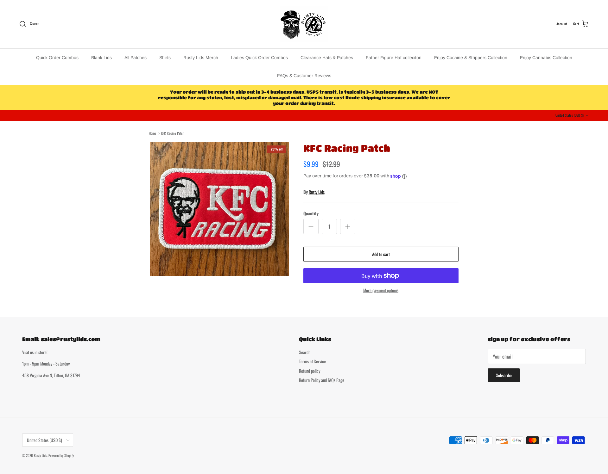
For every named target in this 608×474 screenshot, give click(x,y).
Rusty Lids (317, 191)
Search (304, 352)
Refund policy (309, 370)
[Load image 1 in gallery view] (219, 209)
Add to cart (381, 254)
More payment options (380, 290)
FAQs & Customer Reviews (304, 75)
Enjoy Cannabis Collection (546, 57)
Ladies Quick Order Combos (259, 57)
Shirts (165, 57)
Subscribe (504, 375)
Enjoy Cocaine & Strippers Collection (470, 57)
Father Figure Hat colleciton (393, 57)
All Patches (135, 57)
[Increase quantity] (347, 226)
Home (152, 133)
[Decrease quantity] (311, 226)
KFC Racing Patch (172, 133)
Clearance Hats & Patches (327, 57)
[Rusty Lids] (304, 24)
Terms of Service (312, 361)
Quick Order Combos (57, 57)
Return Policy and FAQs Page (321, 380)
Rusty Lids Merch (200, 57)
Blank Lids (101, 57)
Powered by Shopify (61, 455)
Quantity (311, 213)
